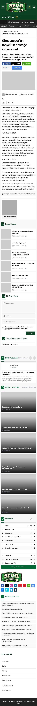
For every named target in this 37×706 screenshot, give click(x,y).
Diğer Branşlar (6, 690)
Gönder (28, 64)
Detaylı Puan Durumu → (18, 567)
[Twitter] (7, 585)
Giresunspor (13, 31)
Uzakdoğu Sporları (7, 685)
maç (33, 193)
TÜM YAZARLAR (22, 358)
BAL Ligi (4, 671)
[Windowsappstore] (11, 590)
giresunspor (21, 193)
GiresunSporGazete (11, 94)
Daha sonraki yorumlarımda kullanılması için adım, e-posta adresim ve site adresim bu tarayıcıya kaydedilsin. (18, 328)
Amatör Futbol (6, 676)
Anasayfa (4, 31)
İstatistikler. (28, 193)
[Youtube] (20, 585)
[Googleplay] (7, 590)
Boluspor (6, 193)
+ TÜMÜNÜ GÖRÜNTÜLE (29, 387)
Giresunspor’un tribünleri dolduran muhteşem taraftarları (18, 373)
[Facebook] (2, 585)
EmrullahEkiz (13, 193)
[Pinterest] (24, 585)
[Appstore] (2, 590)
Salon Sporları (6, 680)
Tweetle (17, 64)
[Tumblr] (15, 590)
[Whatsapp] (28, 585)
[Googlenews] (33, 585)
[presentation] (30, 358)
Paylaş (8, 64)
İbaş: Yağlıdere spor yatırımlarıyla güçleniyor (21, 22)
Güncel (4, 666)
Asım (14, 365)
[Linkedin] (15, 585)
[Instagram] (11, 585)
